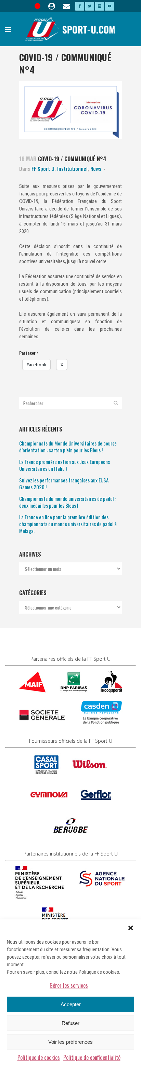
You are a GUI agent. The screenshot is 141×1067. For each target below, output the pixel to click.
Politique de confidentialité (91, 1057)
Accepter (71, 1004)
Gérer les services (69, 985)
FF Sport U (42, 168)
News (95, 168)
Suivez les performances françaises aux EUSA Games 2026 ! (63, 483)
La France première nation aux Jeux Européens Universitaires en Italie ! (64, 465)
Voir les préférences (70, 1042)
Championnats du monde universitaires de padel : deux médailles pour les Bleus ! (67, 502)
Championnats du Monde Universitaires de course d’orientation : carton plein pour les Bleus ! (68, 446)
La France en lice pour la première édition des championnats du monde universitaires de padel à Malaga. (68, 523)
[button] (130, 928)
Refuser (70, 1023)
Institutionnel (72, 168)
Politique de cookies (38, 1057)
